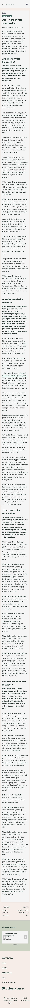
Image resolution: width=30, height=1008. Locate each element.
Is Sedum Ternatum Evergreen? (6, 911)
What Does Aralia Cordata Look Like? (22, 911)
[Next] (25, 937)
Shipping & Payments (9, 982)
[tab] (13, 944)
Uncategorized (7, 16)
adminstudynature (8, 27)
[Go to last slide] (4, 937)
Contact (4, 968)
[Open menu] (26, 4)
